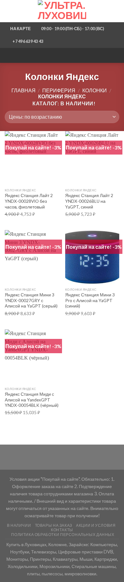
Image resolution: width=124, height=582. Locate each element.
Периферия (58, 90)
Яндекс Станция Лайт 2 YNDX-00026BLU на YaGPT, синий (89, 201)
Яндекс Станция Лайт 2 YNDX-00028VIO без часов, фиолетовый (29, 201)
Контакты (62, 529)
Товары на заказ (53, 525)
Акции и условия (95, 525)
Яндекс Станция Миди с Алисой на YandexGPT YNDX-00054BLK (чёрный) (32, 400)
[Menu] (8, 11)
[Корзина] (116, 11)
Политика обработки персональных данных (62, 534)
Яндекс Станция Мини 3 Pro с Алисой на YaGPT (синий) (90, 300)
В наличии (19, 525)
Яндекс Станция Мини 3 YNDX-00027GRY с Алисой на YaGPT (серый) (31, 300)
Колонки (94, 90)
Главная (23, 90)
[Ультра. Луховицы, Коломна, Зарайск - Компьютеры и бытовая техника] (62, 11)
